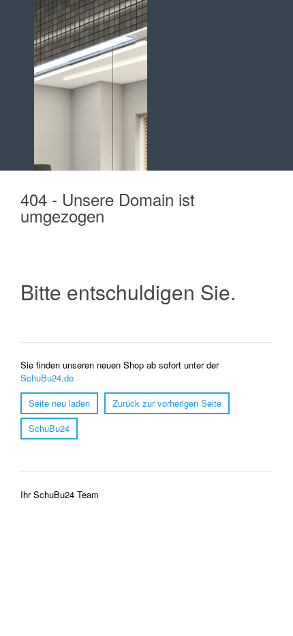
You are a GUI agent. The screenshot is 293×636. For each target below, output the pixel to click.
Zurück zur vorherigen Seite (166, 402)
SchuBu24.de (47, 377)
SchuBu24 (49, 428)
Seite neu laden (59, 402)
